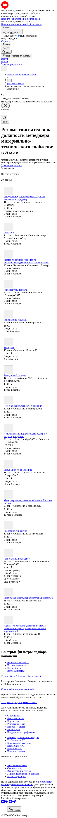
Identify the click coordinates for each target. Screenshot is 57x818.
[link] (6, 52)
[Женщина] (8, 191)
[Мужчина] (8, 227)
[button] (4, 58)
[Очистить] (5, 105)
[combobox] (15, 98)
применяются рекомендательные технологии (26, 783)
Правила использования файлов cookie (21, 24)
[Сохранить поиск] (4, 117)
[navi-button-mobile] (4, 68)
